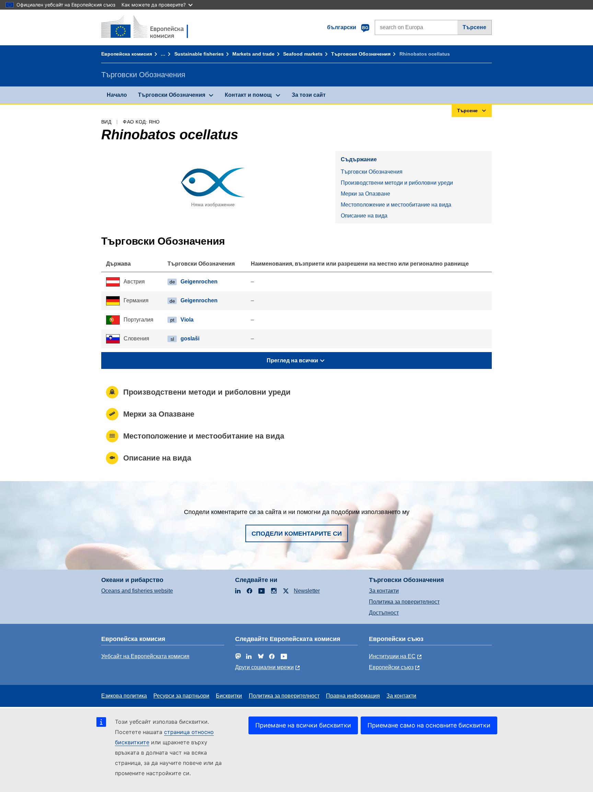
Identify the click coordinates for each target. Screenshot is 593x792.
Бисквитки (229, 696)
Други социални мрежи (264, 667)
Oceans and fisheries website (137, 591)
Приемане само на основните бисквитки (429, 725)
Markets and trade (253, 54)
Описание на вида (364, 216)
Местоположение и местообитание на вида (396, 205)
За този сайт (309, 95)
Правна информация (353, 696)
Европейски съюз (391, 667)
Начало (117, 95)
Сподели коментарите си (297, 533)
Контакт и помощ (248, 95)
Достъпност (384, 613)
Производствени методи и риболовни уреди (397, 183)
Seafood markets (303, 54)
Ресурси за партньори (181, 696)
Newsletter (307, 591)
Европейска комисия (126, 54)
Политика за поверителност (404, 602)
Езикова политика (124, 696)
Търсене (474, 27)
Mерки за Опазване (365, 194)
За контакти (384, 591)
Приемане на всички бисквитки (303, 725)
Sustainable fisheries (199, 54)
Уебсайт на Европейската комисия (145, 656)
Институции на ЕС (392, 656)
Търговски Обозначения (361, 54)
